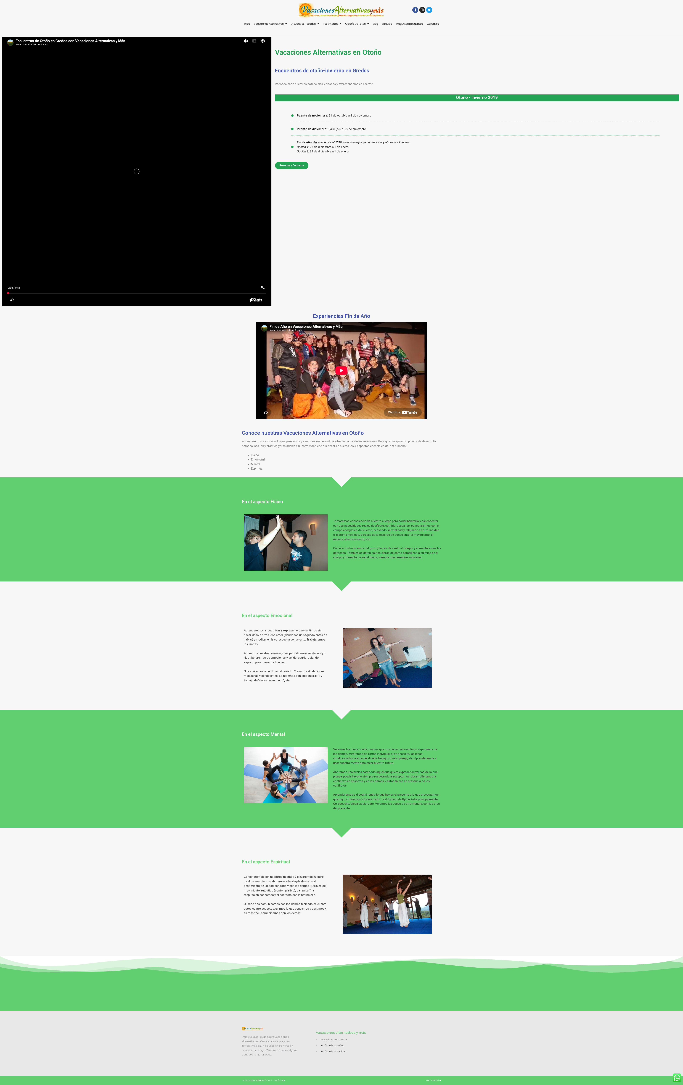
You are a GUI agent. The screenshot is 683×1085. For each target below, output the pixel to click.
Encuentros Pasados (303, 24)
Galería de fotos (355, 24)
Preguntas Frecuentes (409, 24)
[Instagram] (422, 10)
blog (375, 24)
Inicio (247, 24)
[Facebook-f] (415, 10)
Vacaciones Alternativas (269, 24)
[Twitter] (429, 10)
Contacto (433, 24)
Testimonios (330, 24)
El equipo (387, 24)
